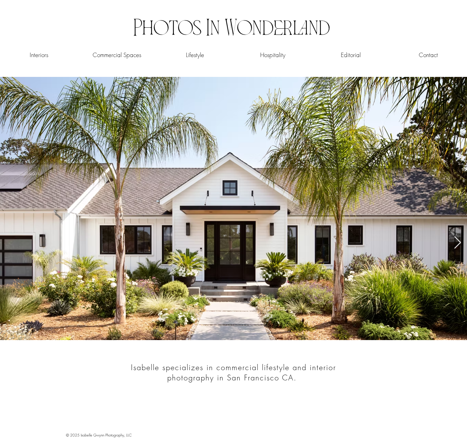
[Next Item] (458, 243)
